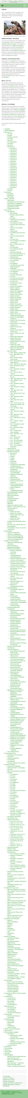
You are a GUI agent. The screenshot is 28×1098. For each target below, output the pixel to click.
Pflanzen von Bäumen (10, 114)
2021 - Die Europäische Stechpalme (16, 445)
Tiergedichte (10, 510)
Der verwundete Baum (16, 258)
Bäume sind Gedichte (15, 252)
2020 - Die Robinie (15, 443)
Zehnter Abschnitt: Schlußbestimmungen (15, 687)
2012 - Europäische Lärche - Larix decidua (17, 424)
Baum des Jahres (11, 351)
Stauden (12, 456)
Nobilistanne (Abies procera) (17, 1042)
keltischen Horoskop (18, 45)
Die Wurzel (10, 189)
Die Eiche (12, 789)
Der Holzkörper (11, 1009)
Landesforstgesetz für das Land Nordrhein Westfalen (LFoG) (18, 718)
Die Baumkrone (11, 998)
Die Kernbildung (11, 1011)
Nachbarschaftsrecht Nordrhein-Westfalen (15, 621)
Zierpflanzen (13, 463)
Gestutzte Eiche (14, 257)
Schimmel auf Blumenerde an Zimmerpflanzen (14, 961)
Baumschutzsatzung (12, 545)
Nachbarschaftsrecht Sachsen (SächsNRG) (18, 632)
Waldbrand (10, 503)
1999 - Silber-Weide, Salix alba (18, 378)
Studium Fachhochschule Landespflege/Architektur (16, 484)
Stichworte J (13, 163)
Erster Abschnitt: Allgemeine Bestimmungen (17, 651)
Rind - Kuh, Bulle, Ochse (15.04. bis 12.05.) (16, 828)
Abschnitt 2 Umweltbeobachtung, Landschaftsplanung (15, 555)
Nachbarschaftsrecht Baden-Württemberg (17, 611)
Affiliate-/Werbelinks (14, 2)
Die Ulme (12, 777)
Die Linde (12, 276)
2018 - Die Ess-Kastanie (16, 440)
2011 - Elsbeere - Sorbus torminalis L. (16, 421)
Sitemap (20, 1092)
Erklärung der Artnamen (13, 208)
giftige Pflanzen (11, 943)
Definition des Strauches (13, 1016)
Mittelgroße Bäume (12, 954)
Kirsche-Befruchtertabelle (13, 948)
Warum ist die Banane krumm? (15, 915)
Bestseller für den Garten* (9, 1079)
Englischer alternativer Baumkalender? (13, 851)
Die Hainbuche (14, 795)
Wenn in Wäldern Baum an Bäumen (17, 244)
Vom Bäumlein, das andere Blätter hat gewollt (17, 266)
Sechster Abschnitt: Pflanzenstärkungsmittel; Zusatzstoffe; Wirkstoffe (16, 668)
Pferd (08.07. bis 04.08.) (16, 836)
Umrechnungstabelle (12, 991)
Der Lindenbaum (14, 260)
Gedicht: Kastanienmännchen (17, 310)
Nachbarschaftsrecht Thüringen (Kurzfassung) (18, 643)
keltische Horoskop (18, 50)
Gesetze (14, 61)
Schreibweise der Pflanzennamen (16, 202)
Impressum (10, 1)
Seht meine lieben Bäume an (17, 254)
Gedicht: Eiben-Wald (15, 292)
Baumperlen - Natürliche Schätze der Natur (16, 882)
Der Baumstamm (11, 999)
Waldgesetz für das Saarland (17, 737)
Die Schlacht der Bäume (16, 255)
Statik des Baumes (9, 1006)
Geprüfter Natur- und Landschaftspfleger (15, 471)
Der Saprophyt (11, 761)
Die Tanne (13, 776)
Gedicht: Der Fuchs (15, 511)
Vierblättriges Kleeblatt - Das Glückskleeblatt (14, 885)
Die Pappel (13, 781)
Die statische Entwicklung (14, 1012)
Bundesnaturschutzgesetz (14, 549)
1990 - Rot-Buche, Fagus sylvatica (16, 408)
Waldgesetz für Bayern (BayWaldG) (16, 695)
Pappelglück (13, 268)
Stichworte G (13, 158)
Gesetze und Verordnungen (12, 541)
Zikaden (9, 935)
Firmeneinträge (8, 1048)
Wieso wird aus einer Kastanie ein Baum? (16, 909)
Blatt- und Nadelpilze (12, 922)
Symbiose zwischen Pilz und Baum (16, 763)
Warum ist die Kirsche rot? (14, 917)
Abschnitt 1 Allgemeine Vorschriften (16, 551)
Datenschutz (21, 1)
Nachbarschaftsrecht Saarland (18, 630)
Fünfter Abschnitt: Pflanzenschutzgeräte (15, 664)
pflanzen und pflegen (10, 936)
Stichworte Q (13, 174)
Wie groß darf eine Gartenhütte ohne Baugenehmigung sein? (16, 1057)
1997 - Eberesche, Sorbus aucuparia (17, 384)
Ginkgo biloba (13, 231)
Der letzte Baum (14, 247)
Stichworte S (13, 177)
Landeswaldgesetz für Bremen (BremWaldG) (18, 702)
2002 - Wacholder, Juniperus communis (17, 369)
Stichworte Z (13, 187)
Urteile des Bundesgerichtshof (15, 539)
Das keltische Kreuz (12, 818)
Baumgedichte (11, 211)
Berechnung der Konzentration (15, 982)
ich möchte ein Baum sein (16, 270)
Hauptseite (7, 129)
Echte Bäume (10, 1034)
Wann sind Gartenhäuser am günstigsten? (14, 1060)
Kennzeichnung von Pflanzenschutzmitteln (13, 985)
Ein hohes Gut (14, 281)
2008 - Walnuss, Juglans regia (18, 352)
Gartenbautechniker (15, 479)
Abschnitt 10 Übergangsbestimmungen (16, 585)
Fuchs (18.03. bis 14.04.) (16, 826)
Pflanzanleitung (11, 956)
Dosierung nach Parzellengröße (15, 983)
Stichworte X (13, 185)
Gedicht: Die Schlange (16, 513)
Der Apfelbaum (14, 263)
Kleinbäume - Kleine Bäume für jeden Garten (15, 950)
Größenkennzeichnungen (13, 944)
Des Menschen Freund (16, 283)
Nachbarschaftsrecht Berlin (17, 614)
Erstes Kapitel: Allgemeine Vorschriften (17, 590)
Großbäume (10, 946)
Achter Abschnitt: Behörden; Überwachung (17, 677)
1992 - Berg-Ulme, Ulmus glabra (16, 400)
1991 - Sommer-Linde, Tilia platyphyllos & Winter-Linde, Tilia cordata (17, 404)
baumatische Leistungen (13, 450)
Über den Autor (8, 1030)
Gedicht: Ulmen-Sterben (16, 294)
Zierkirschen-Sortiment (13, 970)
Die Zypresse (13, 779)
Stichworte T (13, 179)
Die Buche (13, 800)
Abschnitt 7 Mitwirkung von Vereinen (17, 575)
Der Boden (10, 138)
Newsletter (7, 1053)
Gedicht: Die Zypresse (16, 297)
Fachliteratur (10, 497)
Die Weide (13, 785)
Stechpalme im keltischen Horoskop (16, 859)
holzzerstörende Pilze (10, 753)
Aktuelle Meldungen (10, 130)
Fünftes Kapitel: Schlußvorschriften (15, 604)
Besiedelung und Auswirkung (14, 755)
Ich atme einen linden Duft (17, 278)
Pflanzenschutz (8, 980)
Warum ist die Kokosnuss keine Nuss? (15, 898)
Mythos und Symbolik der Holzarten (16, 771)
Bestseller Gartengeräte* (8, 1081)
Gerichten (6, 77)
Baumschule (13, 453)
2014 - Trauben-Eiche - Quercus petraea (16, 431)
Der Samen (10, 143)
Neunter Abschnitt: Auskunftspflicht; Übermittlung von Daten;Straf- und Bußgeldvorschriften (17, 682)
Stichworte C (13, 151)
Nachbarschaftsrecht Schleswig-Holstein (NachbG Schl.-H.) (17, 639)
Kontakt (13, 1091)
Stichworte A (13, 148)
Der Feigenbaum (14, 797)
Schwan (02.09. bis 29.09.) (17, 839)
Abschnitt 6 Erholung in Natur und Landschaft (17, 572)
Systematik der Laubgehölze (14, 203)
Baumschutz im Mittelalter (13, 766)
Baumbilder (10, 194)
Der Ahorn (13, 805)
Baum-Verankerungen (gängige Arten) (15, 966)
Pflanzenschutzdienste (13, 495)
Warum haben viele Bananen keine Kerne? (16, 895)
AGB (18, 1091)
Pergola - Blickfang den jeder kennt (16, 1066)
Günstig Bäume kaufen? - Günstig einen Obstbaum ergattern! (16, 977)
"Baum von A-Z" (14, 86)
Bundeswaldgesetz (12, 588)
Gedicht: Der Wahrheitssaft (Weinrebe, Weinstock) (17, 348)
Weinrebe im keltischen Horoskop (16, 862)
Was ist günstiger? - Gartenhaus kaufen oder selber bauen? (15, 1063)
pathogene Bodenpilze (13, 758)
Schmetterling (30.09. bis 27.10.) (16, 841)
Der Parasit (10, 756)
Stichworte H (13, 159)
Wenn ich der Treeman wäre (14, 904)
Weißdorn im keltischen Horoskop (16, 856)
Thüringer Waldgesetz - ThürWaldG (16, 749)
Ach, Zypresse (14, 273)
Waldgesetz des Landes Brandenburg (16, 705)
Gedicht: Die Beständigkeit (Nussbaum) (17, 317)
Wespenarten (10, 933)
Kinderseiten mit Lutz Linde (11, 888)
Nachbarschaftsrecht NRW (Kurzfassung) (14, 647)
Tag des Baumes (11, 448)
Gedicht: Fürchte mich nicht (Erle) (17, 334)
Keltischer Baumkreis (12, 847)
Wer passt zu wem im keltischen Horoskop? (15, 875)
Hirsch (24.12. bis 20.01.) (16, 821)
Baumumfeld (10, 1001)
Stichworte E (13, 155)
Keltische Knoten (11, 849)
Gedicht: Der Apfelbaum (16, 286)
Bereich (20, 116)
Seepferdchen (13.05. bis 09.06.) (16, 831)
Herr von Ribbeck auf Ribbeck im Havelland (18, 241)
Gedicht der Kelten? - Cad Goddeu (16, 768)
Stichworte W (13, 184)
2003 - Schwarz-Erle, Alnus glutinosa (17, 366)
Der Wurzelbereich (12, 1004)
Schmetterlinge (11, 930)
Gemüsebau (13, 461)
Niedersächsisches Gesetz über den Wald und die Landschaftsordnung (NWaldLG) (17, 723)
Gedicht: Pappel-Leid (15, 299)
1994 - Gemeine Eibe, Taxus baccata (17, 394)
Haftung (15, 1)
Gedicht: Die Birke (15, 296)
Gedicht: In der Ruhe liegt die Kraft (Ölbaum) (17, 321)
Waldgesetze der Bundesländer (15, 690)
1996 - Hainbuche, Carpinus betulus (17, 387)
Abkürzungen (10, 200)
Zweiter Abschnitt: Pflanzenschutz (14, 655)
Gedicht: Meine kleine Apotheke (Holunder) (15, 339)
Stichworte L (13, 166)
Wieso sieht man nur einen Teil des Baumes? (16, 906)
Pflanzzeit (9, 957)
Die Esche (13, 794)
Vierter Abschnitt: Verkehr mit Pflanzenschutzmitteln (17, 661)
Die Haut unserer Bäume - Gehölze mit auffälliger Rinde (16, 974)
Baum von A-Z (8, 132)
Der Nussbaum (14, 807)
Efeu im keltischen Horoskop (17, 865)
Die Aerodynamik (11, 1008)
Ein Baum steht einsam (16, 275)
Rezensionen (8, 1046)
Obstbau (12, 459)
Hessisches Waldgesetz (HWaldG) (16, 710)
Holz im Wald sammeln (13, 751)
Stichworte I (13, 161)
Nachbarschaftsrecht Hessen (17, 618)
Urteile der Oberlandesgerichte (15, 536)
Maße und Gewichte (12, 952)
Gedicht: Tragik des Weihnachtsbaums (15, 288)
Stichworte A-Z (11, 147)
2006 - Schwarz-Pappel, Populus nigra (16, 358)
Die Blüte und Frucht (12, 137)
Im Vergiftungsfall (11, 500)
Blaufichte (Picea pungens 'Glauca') (17, 1039)
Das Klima (10, 140)
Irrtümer (9, 1024)
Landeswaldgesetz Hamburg (17, 708)
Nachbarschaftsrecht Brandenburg (15, 616)
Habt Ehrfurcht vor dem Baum (17, 219)
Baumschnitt (10, 939)
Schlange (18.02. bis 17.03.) (17, 824)
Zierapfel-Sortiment (12, 969)
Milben (9, 926)
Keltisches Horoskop (10, 764)
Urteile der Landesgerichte (14, 534)
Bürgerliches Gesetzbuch (13, 547)
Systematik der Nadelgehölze (14, 205)
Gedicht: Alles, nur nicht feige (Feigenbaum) (17, 324)
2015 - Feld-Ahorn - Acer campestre (16, 434)
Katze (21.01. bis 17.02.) (16, 823)
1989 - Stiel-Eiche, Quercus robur (17, 411)
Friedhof (12, 458)
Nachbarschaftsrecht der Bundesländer (13, 608)
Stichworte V (13, 182)
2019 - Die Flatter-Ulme (16, 442)
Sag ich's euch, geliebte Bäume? (16, 228)
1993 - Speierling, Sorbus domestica (16, 397)
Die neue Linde (14, 239)
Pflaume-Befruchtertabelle (14, 959)
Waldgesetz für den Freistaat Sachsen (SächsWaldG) (17, 739)
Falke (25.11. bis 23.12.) (16, 845)
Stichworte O (13, 171)
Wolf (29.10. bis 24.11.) (16, 844)
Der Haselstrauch (14, 802)
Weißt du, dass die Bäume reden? (17, 215)
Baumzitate (10, 502)
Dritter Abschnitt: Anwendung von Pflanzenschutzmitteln (17, 658)
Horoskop (9, 772)
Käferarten (10, 925)
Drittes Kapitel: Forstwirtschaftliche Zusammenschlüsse (15, 597)
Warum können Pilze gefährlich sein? (16, 901)
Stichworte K (13, 164)
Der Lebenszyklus (12, 142)
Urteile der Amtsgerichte (13, 532)
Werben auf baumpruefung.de (12, 1029)
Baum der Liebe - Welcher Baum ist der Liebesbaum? (16, 525)
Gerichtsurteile (8, 531)
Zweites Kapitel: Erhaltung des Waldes (18, 593)
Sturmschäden (8, 1051)
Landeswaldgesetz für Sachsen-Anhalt (15, 742)
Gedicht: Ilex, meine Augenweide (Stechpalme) (17, 345)
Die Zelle (9, 190)
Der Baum (10, 134)
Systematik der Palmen (13, 206)
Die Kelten (10, 769)
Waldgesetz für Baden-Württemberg (16, 692)
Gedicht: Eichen (14, 309)
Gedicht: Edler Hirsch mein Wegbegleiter (17, 515)
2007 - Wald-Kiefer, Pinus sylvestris (16, 355)
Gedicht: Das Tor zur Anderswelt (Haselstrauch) (17, 314)
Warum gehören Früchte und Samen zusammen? (16, 891)
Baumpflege (10, 197)
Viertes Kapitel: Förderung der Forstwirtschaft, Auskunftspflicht (18, 601)
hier (16, 36)
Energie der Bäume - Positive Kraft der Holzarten (16, 879)
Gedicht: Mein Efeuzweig (16, 336)
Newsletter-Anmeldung (8, 1078)
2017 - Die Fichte (14, 438)
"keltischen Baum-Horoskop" (9, 44)
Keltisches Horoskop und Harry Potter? (15, 872)
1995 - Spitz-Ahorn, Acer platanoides (16, 390)
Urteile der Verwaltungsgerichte (15, 537)
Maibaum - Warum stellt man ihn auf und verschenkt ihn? (16, 507)
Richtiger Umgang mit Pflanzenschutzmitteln (13, 989)
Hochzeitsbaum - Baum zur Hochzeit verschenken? (16, 528)
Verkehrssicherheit (9, 1019)
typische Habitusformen (13, 964)
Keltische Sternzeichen (13, 819)
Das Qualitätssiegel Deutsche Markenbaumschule (15, 493)
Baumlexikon (8, 192)
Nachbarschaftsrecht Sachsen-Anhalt (18, 635)
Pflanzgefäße (10, 972)
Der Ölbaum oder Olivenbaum (17, 790)
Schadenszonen (9, 996)
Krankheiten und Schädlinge (12, 918)
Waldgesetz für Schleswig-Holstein (17, 745)
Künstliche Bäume (12, 1045)
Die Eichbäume (14, 221)
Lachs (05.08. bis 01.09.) (16, 837)
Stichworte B (13, 150)
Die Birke (12, 798)
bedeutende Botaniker (13, 498)
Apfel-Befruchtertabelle (13, 938)
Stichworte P (13, 172)
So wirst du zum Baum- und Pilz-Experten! (15, 993)
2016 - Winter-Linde (15, 437)
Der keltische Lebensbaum (14, 816)
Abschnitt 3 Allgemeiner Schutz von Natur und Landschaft (18, 559)
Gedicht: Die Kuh (14, 519)
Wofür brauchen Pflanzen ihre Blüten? (15, 913)
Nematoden (10, 928)
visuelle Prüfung (11, 1027)
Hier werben (5, 1)
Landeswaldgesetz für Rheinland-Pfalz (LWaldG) (17, 728)
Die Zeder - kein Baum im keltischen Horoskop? (16, 810)
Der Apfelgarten (14, 271)
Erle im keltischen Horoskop (17, 854)
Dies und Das (8, 210)
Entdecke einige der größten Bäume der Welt (16, 522)
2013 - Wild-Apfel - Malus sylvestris (16, 428)
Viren (8, 931)
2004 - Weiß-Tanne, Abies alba (18, 364)
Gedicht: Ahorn (14, 302)
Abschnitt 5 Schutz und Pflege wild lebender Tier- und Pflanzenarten (18, 568)
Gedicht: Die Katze (15, 518)
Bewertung (7, 1050)
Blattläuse (9, 923)
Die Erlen (12, 262)
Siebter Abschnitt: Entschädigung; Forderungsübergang (15, 673)
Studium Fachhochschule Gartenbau (16, 481)
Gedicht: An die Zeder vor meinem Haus (16, 330)
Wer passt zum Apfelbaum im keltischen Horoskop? (17, 814)
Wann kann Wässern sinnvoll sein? (16, 889)
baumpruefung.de (10, 1094)
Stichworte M (13, 168)
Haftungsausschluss (6, 1092)
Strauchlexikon (8, 1014)
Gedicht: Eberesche (15, 307)
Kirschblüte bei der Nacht (16, 279)
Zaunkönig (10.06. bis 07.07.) (17, 834)
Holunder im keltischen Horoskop (16, 869)
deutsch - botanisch (9, 198)
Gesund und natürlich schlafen (15, 505)
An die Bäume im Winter (16, 223)
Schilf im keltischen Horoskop (17, 867)
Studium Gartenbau (15, 487)
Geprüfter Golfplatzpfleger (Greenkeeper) (16, 468)
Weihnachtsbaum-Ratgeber (12, 1032)
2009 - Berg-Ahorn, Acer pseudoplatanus (16, 415)
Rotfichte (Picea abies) (16, 1043)
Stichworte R (13, 176)
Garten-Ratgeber (9, 1055)
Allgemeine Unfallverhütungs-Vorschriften (15, 543)
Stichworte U (13, 181)
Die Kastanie (13, 792)
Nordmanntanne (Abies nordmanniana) (16, 1036)
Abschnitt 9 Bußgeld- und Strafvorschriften (16, 582)
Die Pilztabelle (11, 759)
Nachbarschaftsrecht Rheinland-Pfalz (15, 627)
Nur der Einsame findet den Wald (17, 236)
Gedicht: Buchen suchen (16, 305)
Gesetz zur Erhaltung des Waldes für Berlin (16, 698)
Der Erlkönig (13, 284)
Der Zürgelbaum (14, 782)
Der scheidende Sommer (16, 249)
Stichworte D (13, 153)
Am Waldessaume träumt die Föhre (17, 233)
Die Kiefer (12, 784)
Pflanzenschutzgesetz (13, 649)
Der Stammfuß (11, 1003)
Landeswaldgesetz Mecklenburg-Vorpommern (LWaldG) (17, 714)
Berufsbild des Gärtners (13, 451)
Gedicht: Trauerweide (15, 304)
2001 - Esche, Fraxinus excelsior (16, 373)
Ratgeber (9, 995)
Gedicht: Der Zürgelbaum (16, 291)
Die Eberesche (14, 803)
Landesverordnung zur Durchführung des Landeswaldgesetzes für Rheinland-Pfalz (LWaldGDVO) (18, 733)
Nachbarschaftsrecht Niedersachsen (15, 624)
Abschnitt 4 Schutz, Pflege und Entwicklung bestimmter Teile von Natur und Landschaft (18, 563)
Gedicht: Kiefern (14, 301)
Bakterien (9, 920)
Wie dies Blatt (13, 213)
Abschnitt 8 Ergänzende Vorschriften (16, 579)
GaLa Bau (12, 455)
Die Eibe (12, 808)
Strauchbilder (10, 1017)
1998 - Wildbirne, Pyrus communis (16, 381)
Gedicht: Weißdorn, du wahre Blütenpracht (17, 342)
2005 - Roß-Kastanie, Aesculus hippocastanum (18, 361)
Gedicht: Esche (14, 312)
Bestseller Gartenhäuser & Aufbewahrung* (12, 1083)
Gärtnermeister (14, 477)
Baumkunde (10, 195)
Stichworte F (13, 156)
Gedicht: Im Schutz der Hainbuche (16, 327)
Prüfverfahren (10, 1025)
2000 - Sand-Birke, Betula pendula (16, 376)
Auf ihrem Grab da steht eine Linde (17, 225)
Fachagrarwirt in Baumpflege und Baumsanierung (17, 465)
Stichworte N (13, 169)
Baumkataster (10, 1021)
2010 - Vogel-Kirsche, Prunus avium (17, 418)
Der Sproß (10, 145)
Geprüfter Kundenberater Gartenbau (16, 475)
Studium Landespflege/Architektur (16, 489)
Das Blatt (9, 135)
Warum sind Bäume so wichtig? (15, 902)
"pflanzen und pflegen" (19, 109)
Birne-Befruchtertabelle (13, 941)
